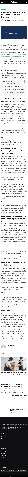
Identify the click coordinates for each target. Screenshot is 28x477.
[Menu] (2, 2)
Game (2, 457)
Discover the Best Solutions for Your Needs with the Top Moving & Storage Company (13, 373)
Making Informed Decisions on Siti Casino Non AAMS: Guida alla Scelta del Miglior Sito (18, 409)
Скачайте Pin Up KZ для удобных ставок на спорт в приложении (12, 385)
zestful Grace (7, 20)
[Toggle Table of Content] (23, 81)
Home (2, 5)
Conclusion (5, 94)
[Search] (26, 2)
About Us (3, 436)
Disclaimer (3, 438)
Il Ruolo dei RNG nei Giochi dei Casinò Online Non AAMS (13, 470)
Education (3, 455)
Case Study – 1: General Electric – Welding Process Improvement (14, 84)
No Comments (21, 20)
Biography (3, 451)
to (9, 338)
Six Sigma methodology (16, 160)
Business (3, 9)
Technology (3, 453)
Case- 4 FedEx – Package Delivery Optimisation (13, 92)
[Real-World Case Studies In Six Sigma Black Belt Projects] (14, 32)
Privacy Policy (4, 440)
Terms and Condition (5, 443)
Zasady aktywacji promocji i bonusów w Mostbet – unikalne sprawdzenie (18, 402)
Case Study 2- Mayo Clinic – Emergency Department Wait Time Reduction (11, 87)
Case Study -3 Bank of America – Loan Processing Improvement (14, 90)
